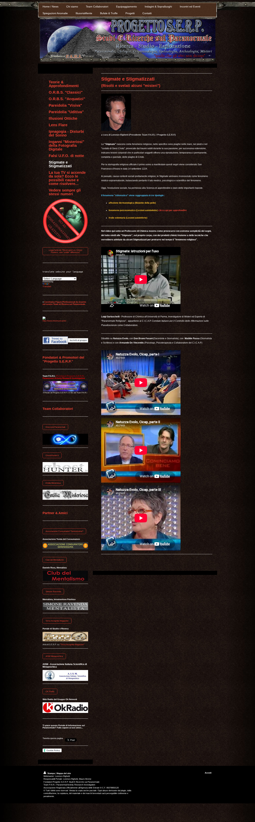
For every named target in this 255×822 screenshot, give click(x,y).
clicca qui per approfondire (172, 210)
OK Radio (50, 691)
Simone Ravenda (53, 591)
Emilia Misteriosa (53, 483)
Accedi (208, 773)
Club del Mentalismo (55, 560)
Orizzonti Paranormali (55, 427)
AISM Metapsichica (54, 656)
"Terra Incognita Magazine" (72, 644)
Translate (47, 286)
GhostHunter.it (52, 455)
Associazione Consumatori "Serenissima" (64, 531)
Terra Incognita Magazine (57, 621)
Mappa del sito (64, 773)
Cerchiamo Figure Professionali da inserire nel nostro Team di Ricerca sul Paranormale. (64, 303)
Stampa (51, 773)
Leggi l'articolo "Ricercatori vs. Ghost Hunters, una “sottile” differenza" (65, 251)
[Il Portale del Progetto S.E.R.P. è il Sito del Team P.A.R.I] (65, 386)
